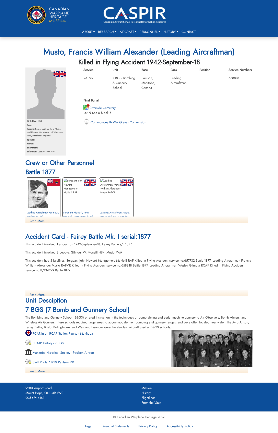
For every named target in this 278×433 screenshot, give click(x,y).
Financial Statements (115, 426)
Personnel (149, 31)
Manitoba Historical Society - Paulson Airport (63, 352)
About (87, 31)
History (169, 31)
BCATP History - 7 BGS (48, 343)
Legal (88, 426)
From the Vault (151, 402)
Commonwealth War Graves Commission (118, 122)
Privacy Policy (148, 426)
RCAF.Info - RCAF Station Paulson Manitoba (62, 333)
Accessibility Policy (180, 426)
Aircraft (127, 31)
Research (106, 31)
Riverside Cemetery (103, 108)
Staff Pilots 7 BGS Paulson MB (53, 362)
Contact (189, 31)
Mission (146, 388)
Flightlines (148, 397)
